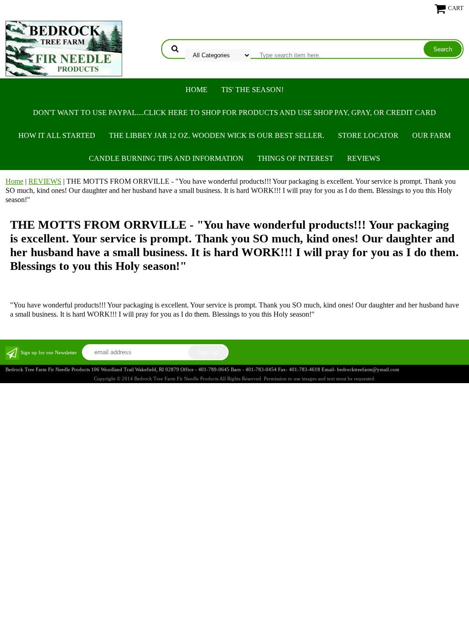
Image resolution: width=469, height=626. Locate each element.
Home (196, 89)
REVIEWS (363, 158)
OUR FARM (431, 135)
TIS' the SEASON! (252, 89)
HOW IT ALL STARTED (56, 135)
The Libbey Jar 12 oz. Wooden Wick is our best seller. (216, 135)
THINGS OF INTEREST (295, 158)
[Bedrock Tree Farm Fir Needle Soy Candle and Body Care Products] (63, 47)
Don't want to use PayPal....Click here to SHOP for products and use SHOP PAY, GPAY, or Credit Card (234, 112)
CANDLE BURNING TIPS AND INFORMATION (166, 158)
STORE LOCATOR (368, 135)
